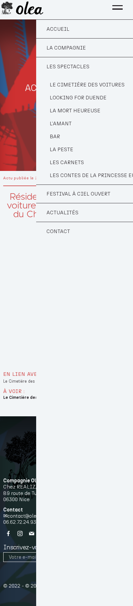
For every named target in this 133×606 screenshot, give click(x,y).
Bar (55, 136)
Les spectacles (67, 66)
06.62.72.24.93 (19, 522)
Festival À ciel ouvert (78, 193)
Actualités (62, 212)
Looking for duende (78, 97)
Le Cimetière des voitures (87, 84)
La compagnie (66, 47)
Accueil (57, 29)
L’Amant (61, 123)
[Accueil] (22, 7)
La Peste (61, 149)
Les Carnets (67, 162)
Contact (58, 231)
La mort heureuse (75, 110)
